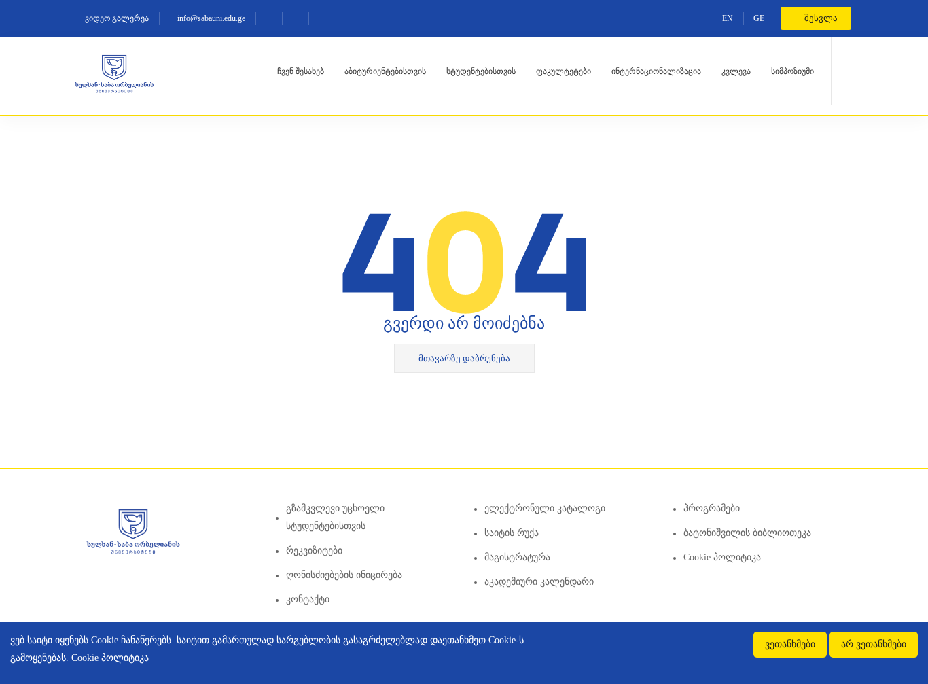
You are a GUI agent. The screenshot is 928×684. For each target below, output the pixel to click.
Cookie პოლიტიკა (722, 557)
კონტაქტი (307, 599)
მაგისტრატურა (517, 557)
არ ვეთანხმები (873, 644)
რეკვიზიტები (314, 550)
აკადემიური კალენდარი (539, 582)
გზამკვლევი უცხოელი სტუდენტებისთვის (335, 517)
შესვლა (820, 18)
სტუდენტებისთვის (481, 71)
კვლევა (736, 71)
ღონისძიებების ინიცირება (344, 575)
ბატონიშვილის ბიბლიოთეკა (747, 533)
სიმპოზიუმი (792, 71)
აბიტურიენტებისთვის (385, 71)
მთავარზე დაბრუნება (464, 358)
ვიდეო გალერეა (116, 18)
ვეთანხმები (790, 644)
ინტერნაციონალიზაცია (656, 71)
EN (727, 18)
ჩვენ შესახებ (300, 71)
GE (758, 18)
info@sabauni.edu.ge (210, 18)
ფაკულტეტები (563, 71)
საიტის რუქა (511, 533)
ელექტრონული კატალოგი (544, 508)
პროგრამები (711, 508)
